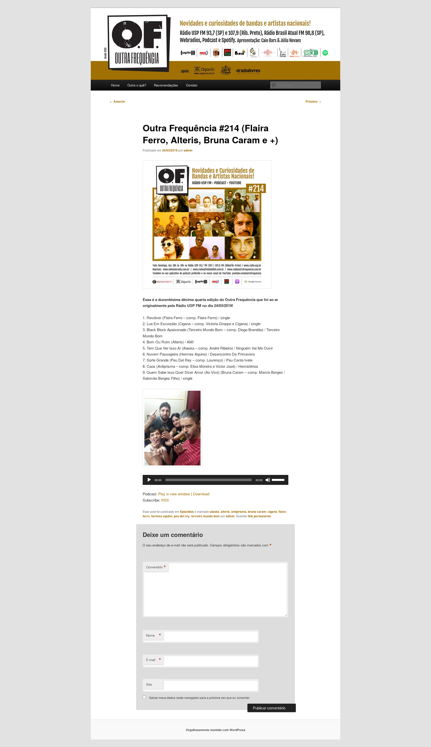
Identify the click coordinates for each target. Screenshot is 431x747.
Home (115, 85)
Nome (153, 635)
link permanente (259, 516)
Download (201, 493)
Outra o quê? (136, 85)
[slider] (279, 479)
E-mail (153, 660)
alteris (225, 511)
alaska (214, 511)
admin (188, 150)
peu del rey (182, 516)
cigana (272, 511)
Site (149, 684)
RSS (165, 500)
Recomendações (166, 85)
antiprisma (238, 511)
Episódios (187, 511)
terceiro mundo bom (205, 516)
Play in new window (174, 493)
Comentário (156, 567)
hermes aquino (161, 516)
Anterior (117, 101)
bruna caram (257, 511)
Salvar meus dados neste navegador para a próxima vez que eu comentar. (199, 697)
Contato (191, 85)
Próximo (313, 101)
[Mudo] (267, 479)
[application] (215, 480)
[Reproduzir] (149, 479)
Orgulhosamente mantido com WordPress (215, 730)
